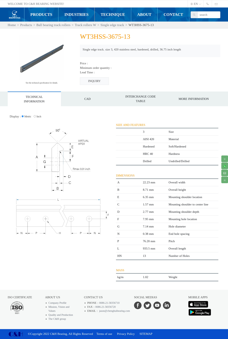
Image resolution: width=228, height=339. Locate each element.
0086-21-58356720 (105, 306)
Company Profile (57, 302)
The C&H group (57, 318)
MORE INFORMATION (194, 99)
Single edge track (112, 25)
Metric (27, 116)
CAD (87, 99)
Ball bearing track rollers (53, 25)
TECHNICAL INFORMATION (34, 99)
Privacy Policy (126, 333)
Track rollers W (85, 25)
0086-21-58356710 (109, 302)
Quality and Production (60, 314)
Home (12, 25)
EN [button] (196, 4)
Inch (38, 116)
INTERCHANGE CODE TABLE (140, 99)
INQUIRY (94, 81)
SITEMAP (146, 333)
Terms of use (104, 333)
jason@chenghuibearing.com (114, 310)
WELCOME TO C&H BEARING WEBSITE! (36, 4)
